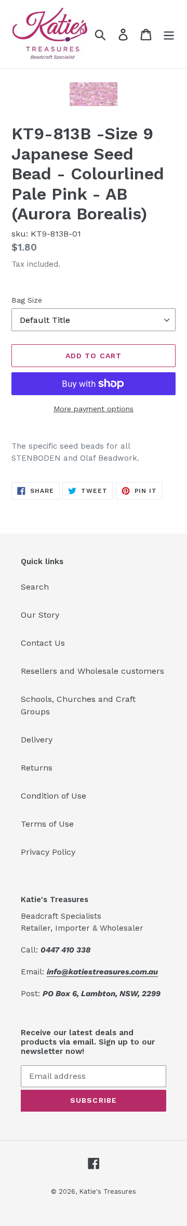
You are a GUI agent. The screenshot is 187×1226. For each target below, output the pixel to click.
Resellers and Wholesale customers (92, 671)
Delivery (36, 740)
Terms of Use (47, 824)
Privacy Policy (48, 852)
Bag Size (26, 300)
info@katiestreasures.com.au (102, 971)
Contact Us (43, 643)
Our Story (40, 615)
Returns (36, 768)
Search (35, 587)
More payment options (93, 409)
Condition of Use (53, 796)
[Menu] (168, 34)
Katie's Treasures (107, 1191)
